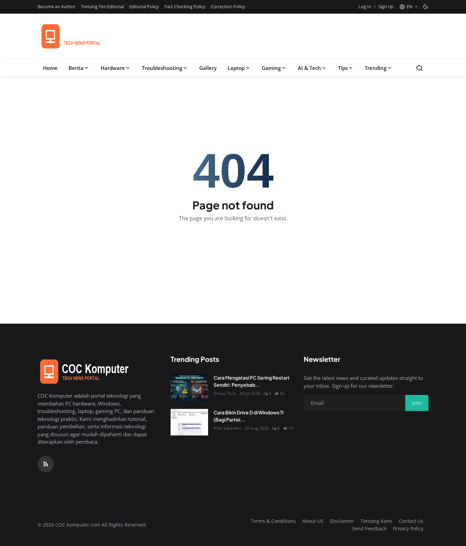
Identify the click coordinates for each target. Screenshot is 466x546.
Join (416, 402)
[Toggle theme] (425, 7)
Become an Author (56, 6)
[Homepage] (90, 36)
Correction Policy (228, 6)
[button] (408, 6)
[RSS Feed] (46, 464)
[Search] (419, 68)
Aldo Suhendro (228, 428)
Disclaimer (342, 521)
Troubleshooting (162, 67)
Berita (76, 67)
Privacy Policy (408, 528)
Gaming (271, 67)
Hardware (113, 67)
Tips (343, 67)
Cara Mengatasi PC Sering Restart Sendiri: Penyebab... (252, 381)
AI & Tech (309, 67)
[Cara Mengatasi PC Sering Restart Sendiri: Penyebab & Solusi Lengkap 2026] (189, 387)
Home (50, 67)
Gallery (208, 67)
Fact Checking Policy (184, 6)
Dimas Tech (225, 393)
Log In (365, 6)
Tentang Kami (376, 521)
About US (312, 521)
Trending (376, 67)
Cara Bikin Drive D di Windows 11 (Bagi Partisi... (248, 416)
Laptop (236, 67)
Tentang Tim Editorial (102, 6)
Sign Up (386, 6)
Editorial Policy (144, 6)
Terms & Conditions (273, 521)
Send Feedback (369, 528)
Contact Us (411, 521)
